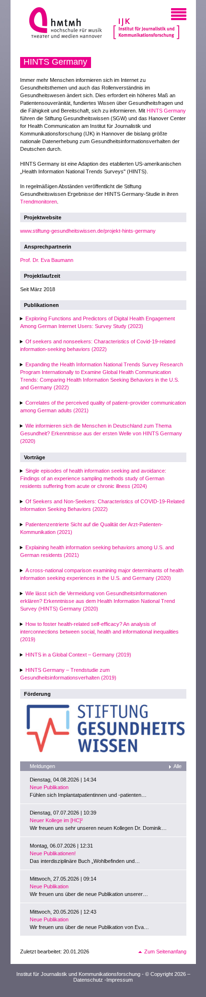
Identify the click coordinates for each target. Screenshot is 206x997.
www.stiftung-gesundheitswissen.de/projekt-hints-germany (88, 231)
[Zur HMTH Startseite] (62, 23)
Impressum (119, 980)
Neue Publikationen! (53, 853)
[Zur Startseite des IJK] (146, 24)
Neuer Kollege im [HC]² (56, 820)
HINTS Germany (166, 110)
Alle (177, 766)
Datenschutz (88, 980)
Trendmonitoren (38, 201)
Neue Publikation (49, 787)
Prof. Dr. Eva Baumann (46, 260)
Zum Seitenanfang (165, 951)
